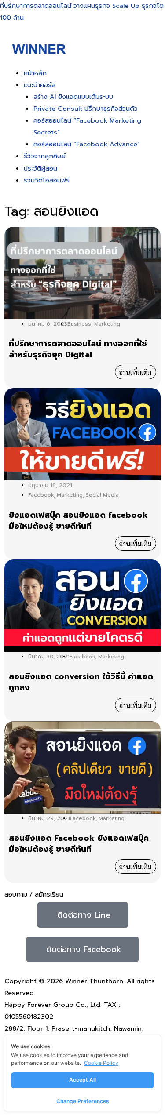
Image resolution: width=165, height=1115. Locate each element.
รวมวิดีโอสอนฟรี (47, 180)
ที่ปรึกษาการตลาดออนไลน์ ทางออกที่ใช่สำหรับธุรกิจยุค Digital (78, 349)
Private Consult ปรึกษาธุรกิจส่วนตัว (85, 108)
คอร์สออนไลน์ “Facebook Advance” (86, 144)
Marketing (107, 324)
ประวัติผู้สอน (40, 168)
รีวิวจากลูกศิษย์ (45, 156)
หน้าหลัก (35, 73)
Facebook (41, 495)
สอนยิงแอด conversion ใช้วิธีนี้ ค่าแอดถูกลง (81, 682)
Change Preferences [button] (82, 1101)
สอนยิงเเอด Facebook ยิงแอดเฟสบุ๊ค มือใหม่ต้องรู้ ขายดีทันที (79, 844)
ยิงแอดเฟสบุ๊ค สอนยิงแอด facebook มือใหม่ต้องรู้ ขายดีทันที (78, 521)
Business (79, 324)
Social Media (102, 495)
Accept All (82, 1079)
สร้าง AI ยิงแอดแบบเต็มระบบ (73, 97)
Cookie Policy (101, 1063)
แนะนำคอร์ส (39, 85)
